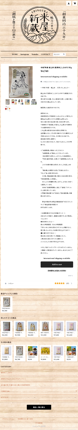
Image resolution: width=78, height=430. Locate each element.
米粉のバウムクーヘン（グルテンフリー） (13, 379)
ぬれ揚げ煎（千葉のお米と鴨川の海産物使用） (15, 385)
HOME (15, 54)
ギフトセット (5, 397)
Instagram (25, 54)
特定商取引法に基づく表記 (25, 419)
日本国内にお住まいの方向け (57, 271)
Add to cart (57, 264)
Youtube (35, 54)
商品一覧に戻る (39, 407)
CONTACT (45, 54)
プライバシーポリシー (8, 419)
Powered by (37, 426)
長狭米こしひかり (6, 373)
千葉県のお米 (5, 391)
